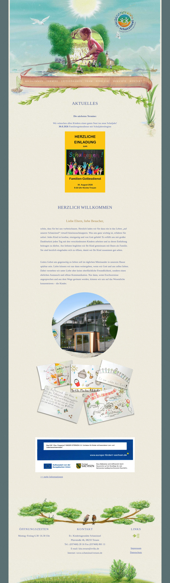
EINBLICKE (103, 81)
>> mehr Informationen (51, 476)
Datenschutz (136, 552)
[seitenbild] (85, 33)
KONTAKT (136, 81)
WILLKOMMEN (34, 81)
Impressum (136, 548)
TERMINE (52, 81)
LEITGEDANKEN (71, 81)
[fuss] (85, 512)
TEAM (89, 81)
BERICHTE (119, 81)
